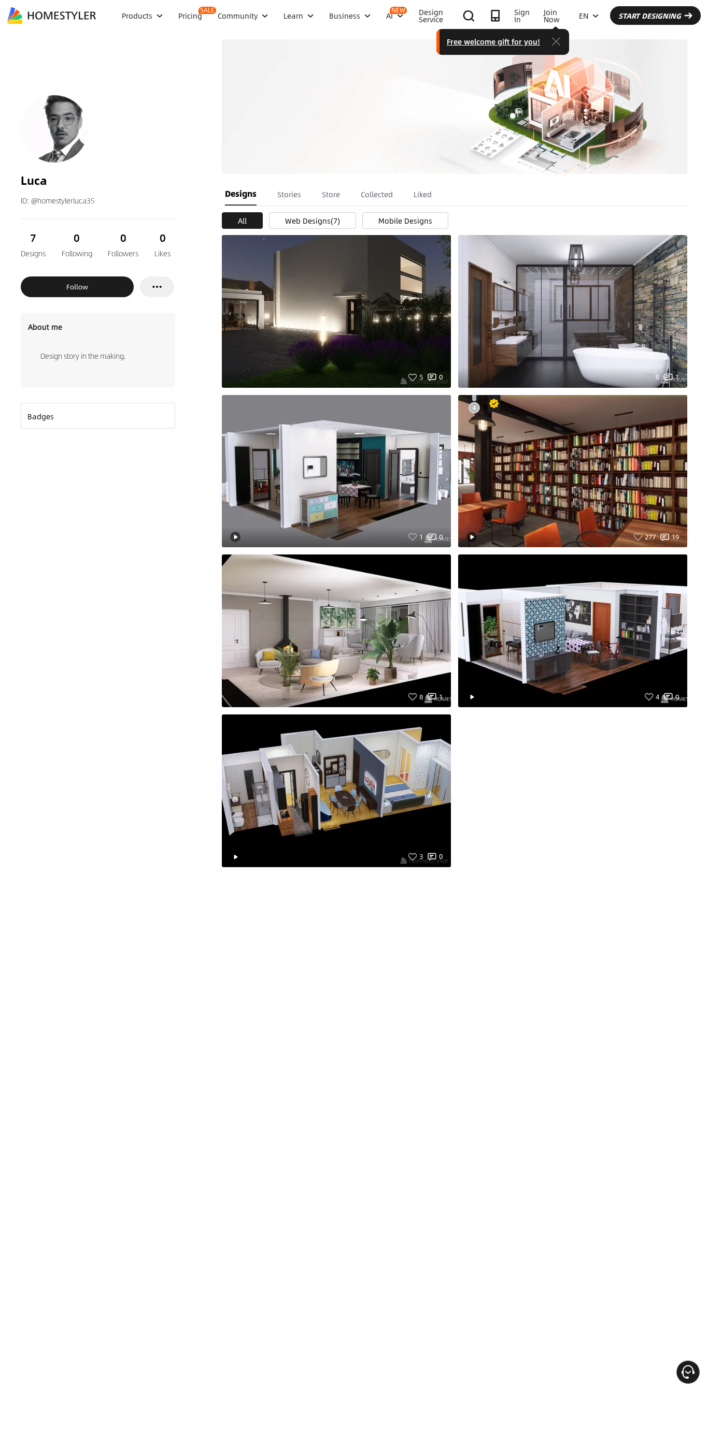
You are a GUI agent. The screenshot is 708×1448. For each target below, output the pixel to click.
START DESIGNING (649, 15)
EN (583, 15)
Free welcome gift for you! (493, 41)
